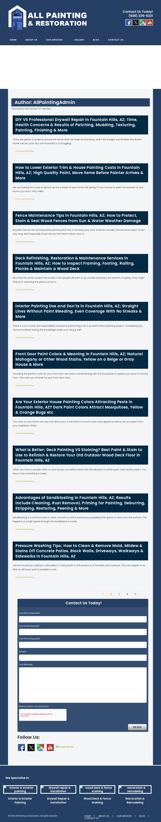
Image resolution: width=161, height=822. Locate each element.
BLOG (142, 816)
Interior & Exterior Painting (20, 800)
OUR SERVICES (124, 816)
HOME (87, 816)
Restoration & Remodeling (135, 800)
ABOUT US (103, 816)
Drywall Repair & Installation (58, 800)
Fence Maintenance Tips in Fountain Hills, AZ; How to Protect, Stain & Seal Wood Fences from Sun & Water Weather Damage (78, 218)
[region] (80, 70)
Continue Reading (27, 152)
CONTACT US (91, 818)
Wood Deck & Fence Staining (97, 800)
